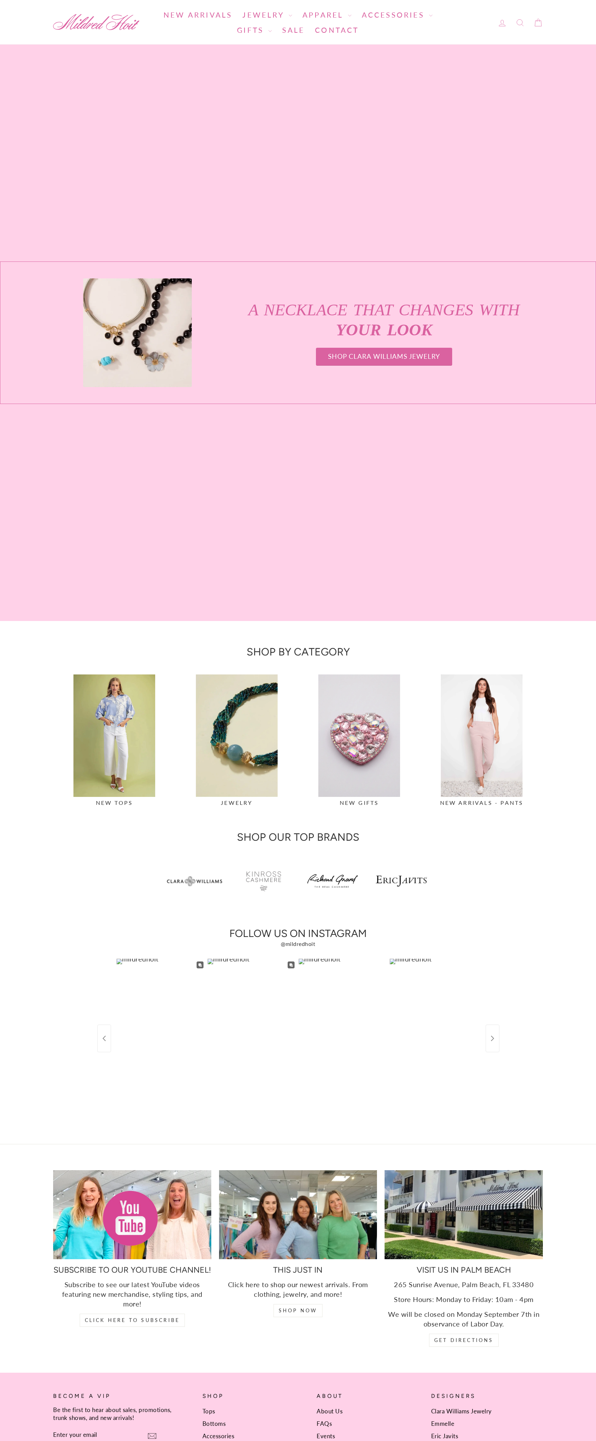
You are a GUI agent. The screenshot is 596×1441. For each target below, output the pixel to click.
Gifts (252, 30)
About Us (329, 1411)
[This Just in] (298, 1214)
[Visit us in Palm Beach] (464, 1214)
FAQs (324, 1423)
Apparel (324, 14)
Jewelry (264, 14)
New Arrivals (197, 14)
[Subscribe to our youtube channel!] (132, 1214)
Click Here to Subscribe (132, 1320)
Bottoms (214, 1423)
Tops (208, 1411)
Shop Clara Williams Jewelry (384, 356)
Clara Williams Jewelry (461, 1411)
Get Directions (464, 1340)
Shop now (298, 1310)
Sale (293, 30)
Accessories (394, 14)
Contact (337, 30)
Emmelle (443, 1423)
